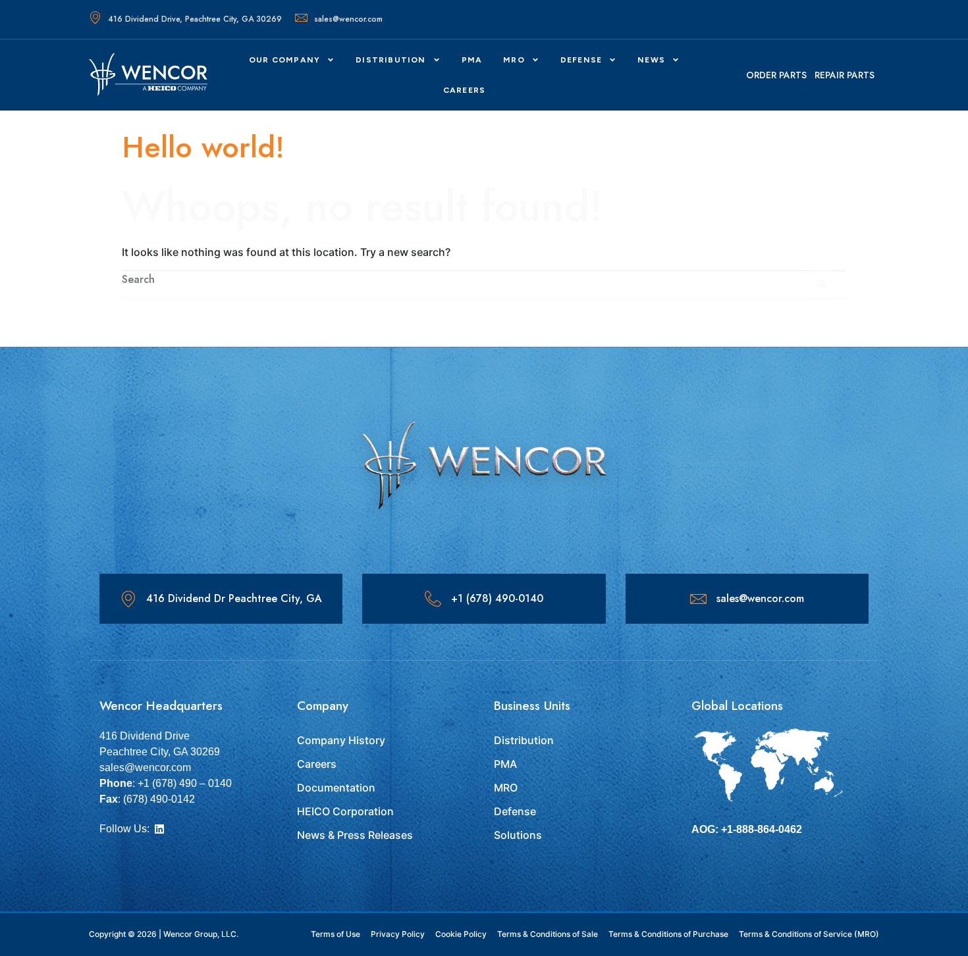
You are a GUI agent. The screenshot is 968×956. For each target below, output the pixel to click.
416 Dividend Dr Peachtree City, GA (234, 598)
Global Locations (737, 706)
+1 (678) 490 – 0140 (185, 783)
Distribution (390, 59)
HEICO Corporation (345, 811)
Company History (341, 740)
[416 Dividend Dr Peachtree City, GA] (128, 599)
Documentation (336, 787)
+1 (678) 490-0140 (497, 598)
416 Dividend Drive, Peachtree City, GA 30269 (195, 19)
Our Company (284, 59)
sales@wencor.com (348, 19)
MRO (514, 59)
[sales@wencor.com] (698, 599)
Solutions (518, 835)
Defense (515, 811)
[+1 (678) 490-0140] (433, 599)
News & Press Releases (355, 835)
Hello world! (203, 147)
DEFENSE (581, 59)
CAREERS (464, 90)
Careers (316, 763)
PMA (472, 59)
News (651, 59)
